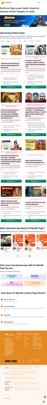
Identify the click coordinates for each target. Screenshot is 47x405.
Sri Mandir (7, 398)
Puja (25, 336)
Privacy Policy (30, 360)
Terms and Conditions (37, 360)
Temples (26, 345)
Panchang (26, 343)
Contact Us (18, 338)
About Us (18, 336)
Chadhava (26, 338)
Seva (25, 341)
